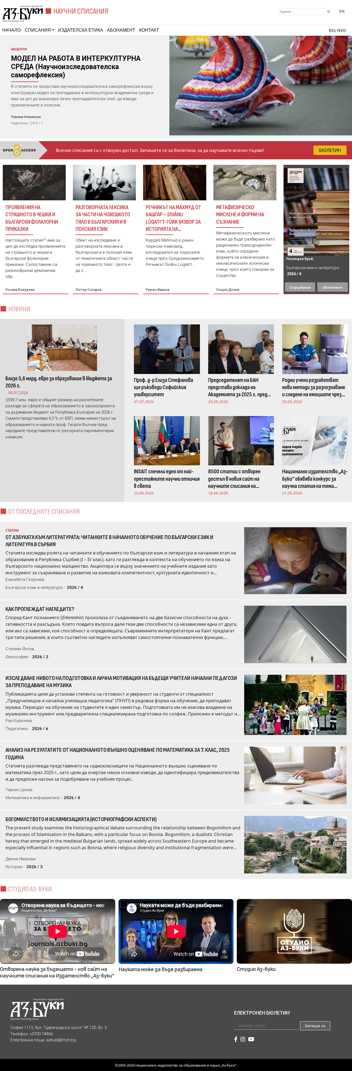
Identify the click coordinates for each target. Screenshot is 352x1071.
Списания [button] (38, 30)
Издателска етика (80, 30)
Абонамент (121, 30)
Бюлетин (330, 150)
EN (342, 11)
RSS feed (337, 30)
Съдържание (300, 287)
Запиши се (315, 1025)
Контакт (149, 30)
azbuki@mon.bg (61, 1039)
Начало (11, 30)
